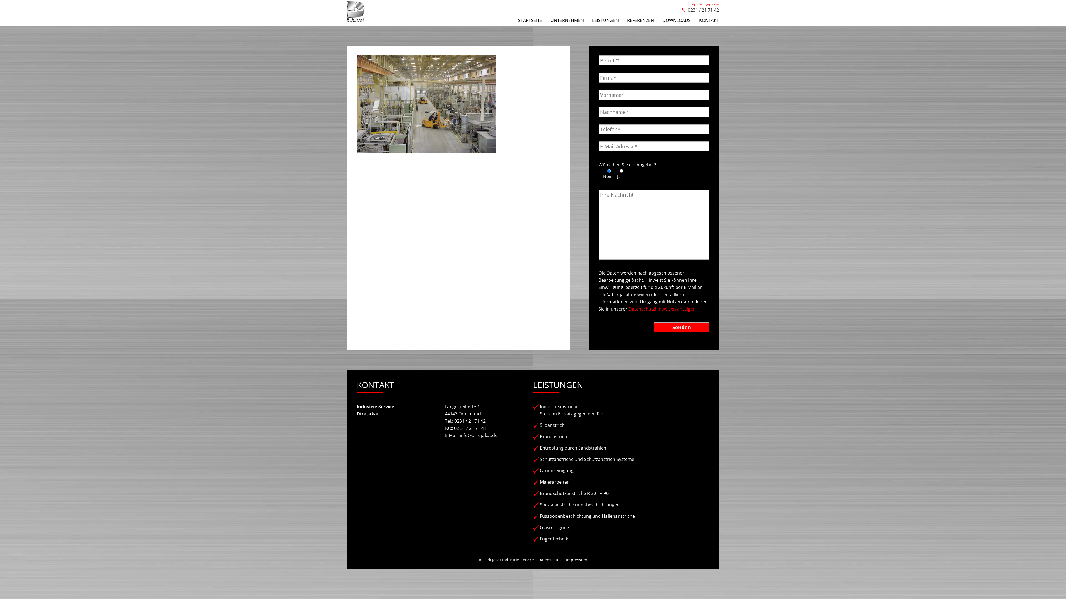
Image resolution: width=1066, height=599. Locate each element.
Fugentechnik (554, 539)
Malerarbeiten (555, 482)
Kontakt (709, 20)
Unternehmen (567, 20)
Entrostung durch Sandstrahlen (573, 448)
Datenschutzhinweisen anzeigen (662, 309)
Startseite (530, 20)
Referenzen (640, 20)
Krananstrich (553, 436)
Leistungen (605, 20)
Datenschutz (550, 559)
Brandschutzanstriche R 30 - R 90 (574, 493)
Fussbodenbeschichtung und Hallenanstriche (587, 516)
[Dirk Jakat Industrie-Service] (356, 20)
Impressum (576, 559)
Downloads (676, 20)
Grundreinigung (557, 471)
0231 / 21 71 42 (703, 10)
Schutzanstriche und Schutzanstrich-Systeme (587, 459)
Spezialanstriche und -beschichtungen (580, 505)
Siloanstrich (552, 425)
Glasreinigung (554, 527)
